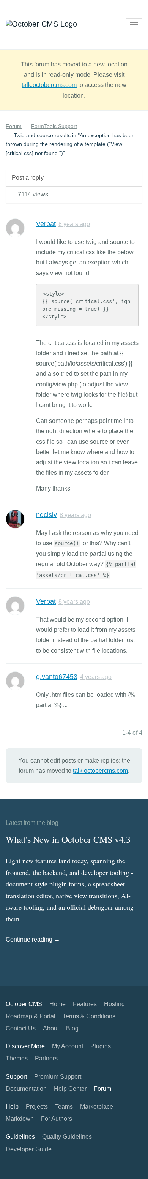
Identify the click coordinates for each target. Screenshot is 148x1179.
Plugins (100, 1046)
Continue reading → (33, 939)
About (51, 1028)
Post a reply (28, 177)
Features (85, 1004)
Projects (37, 1106)
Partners (46, 1058)
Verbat (46, 224)
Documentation (26, 1089)
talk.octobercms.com (49, 85)
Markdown (20, 1119)
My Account (67, 1046)
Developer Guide (29, 1149)
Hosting (114, 1004)
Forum (14, 126)
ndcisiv (46, 515)
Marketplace (96, 1106)
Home (57, 1004)
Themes (17, 1058)
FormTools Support (54, 126)
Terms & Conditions (89, 1016)
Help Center (70, 1089)
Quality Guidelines (67, 1136)
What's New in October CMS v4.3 (68, 839)
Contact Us (21, 1028)
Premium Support (57, 1076)
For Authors (56, 1119)
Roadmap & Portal (30, 1016)
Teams (64, 1106)
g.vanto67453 (56, 676)
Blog (72, 1028)
